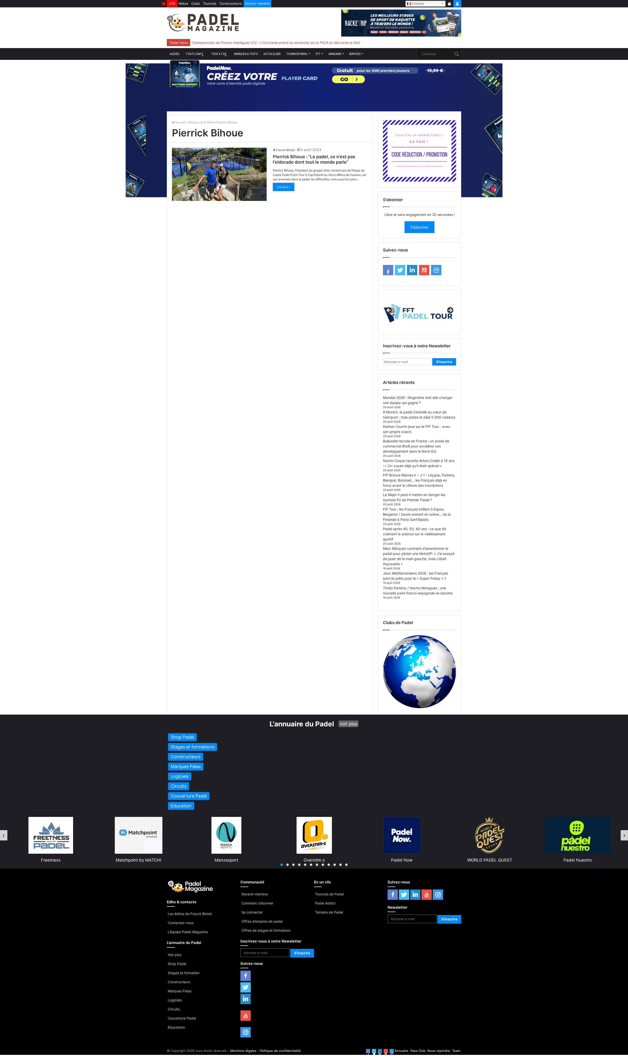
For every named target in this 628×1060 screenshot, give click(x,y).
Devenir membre (257, 3)
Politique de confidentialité (280, 1051)
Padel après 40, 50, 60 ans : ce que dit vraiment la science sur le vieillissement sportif (414, 534)
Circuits (174, 1009)
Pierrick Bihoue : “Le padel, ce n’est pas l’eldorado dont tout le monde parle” (314, 159)
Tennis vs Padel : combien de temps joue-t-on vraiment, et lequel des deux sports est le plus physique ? (275, 42)
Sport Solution (577, 860)
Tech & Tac (218, 54)
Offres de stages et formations (265, 930)
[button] (282, 864)
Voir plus (174, 955)
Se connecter (252, 912)
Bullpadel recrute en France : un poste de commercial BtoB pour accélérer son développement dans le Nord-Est (416, 446)
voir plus (348, 723)
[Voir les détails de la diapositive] (419, 312)
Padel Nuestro (489, 860)
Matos (183, 3)
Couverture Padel (182, 1018)
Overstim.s (226, 860)
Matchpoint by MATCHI (50, 860)
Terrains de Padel (329, 912)
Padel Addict (325, 903)
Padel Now (314, 860)
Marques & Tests (246, 54)
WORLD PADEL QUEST (401, 860)
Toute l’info (194, 54)
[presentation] (3, 835)
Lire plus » (283, 187)
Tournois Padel (297, 54)
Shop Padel (177, 964)
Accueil (175, 54)
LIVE (172, 3)
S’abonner (419, 227)
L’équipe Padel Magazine (188, 932)
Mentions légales (243, 1051)
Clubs (195, 3)
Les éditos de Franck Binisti (190, 914)
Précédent (389, 310)
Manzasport (138, 860)
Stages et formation (183, 973)
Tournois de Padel (329, 894)
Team (456, 1051)
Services (354, 54)
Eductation (176, 1027)
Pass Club (417, 1051)
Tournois (209, 3)
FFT (318, 54)
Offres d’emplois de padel (262, 921)
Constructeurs (231, 3)
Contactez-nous (181, 923)
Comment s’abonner (257, 903)
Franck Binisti (285, 150)
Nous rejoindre (438, 1051)
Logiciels (175, 1000)
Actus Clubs (271, 54)
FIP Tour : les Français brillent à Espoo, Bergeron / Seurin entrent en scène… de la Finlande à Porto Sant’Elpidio (417, 514)
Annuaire (334, 54)
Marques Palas (179, 991)
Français (417, 3)
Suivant (450, 310)
